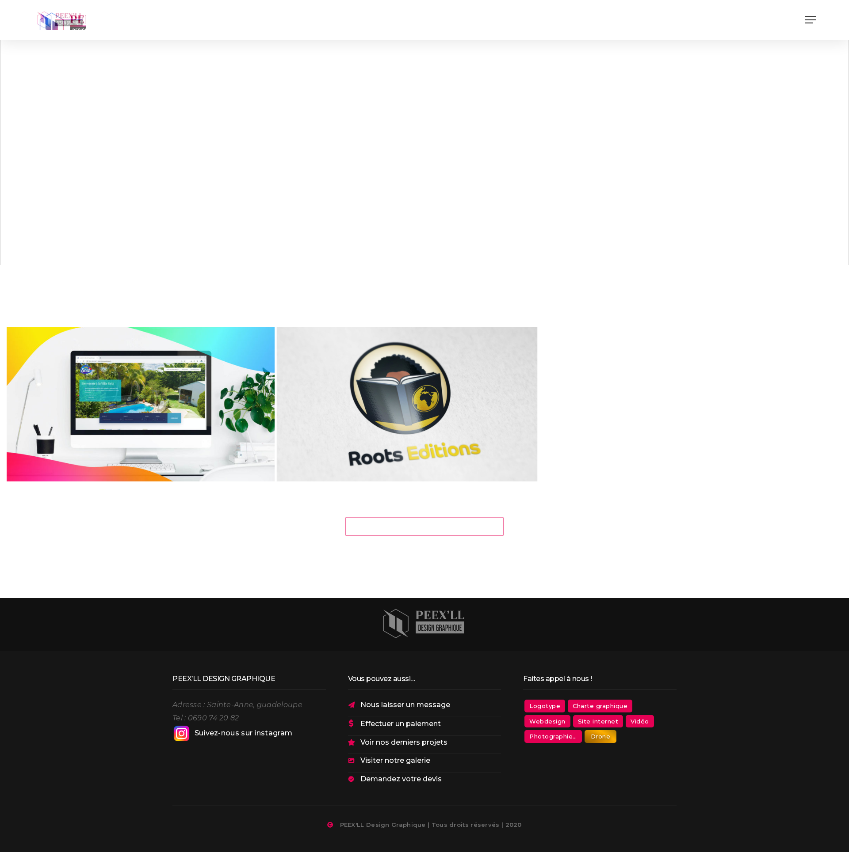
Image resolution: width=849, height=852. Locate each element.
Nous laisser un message (405, 705)
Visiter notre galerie (395, 760)
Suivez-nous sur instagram (244, 733)
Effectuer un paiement (400, 723)
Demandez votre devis (401, 779)
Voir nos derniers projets (403, 742)
